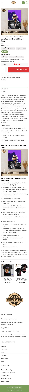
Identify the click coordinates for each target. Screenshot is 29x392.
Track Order (4, 358)
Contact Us (4, 349)
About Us (3, 346)
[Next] (28, 275)
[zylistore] (13, 2)
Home (2, 36)
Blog (2, 361)
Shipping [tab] (3, 91)
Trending (18, 77)
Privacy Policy (5, 381)
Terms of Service (6, 378)
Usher (4, 79)
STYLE (3, 45)
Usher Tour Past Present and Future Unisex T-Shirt (7, 279)
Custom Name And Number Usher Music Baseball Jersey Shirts (21, 279)
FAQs (2, 352)
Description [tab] (4, 88)
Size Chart (4, 355)
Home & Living (9, 36)
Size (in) (3, 54)
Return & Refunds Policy (8, 372)
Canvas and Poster (18, 36)
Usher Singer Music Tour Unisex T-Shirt (14, 128)
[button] (2, 2)
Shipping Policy (5, 375)
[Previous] (1, 275)
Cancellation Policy (6, 370)
